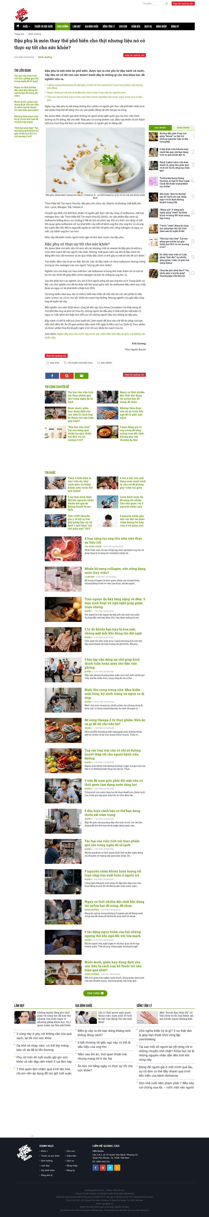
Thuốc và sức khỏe (43, 26)
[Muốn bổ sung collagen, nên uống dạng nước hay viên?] (63, 579)
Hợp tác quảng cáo (183, 3)
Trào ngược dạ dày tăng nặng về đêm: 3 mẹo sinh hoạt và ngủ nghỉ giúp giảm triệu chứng (115, 603)
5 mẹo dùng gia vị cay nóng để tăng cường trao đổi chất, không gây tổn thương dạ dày (132, 433)
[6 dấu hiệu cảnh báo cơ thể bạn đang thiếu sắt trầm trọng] (63, 821)
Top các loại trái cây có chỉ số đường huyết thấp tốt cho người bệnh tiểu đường (113, 754)
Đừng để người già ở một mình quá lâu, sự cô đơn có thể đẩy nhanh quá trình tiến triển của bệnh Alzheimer (166, 1071)
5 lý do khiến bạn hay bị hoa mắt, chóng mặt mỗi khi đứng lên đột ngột (113, 631)
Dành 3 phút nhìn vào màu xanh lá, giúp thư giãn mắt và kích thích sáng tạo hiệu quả (175, 166)
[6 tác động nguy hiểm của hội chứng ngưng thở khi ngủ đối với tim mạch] (63, 942)
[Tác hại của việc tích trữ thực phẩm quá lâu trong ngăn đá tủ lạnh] (55, 397)
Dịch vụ (148, 26)
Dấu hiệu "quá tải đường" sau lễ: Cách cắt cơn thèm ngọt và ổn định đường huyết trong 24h (173, 198)
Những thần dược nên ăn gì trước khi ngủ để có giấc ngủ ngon (26, 119)
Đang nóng (183, 128)
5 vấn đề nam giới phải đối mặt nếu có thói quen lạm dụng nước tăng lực (114, 782)
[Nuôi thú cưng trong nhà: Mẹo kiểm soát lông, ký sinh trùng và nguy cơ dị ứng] (63, 700)
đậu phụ (54, 363)
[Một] (147, 1017)
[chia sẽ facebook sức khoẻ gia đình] (96, 1167)
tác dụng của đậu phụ (80, 363)
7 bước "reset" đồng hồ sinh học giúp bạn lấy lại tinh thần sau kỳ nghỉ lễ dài (174, 228)
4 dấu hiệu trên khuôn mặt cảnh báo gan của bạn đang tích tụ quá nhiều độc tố (174, 152)
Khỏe (26, 26)
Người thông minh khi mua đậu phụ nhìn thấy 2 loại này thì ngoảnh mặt (86, 92)
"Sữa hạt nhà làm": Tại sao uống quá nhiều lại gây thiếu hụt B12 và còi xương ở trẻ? (26, 132)
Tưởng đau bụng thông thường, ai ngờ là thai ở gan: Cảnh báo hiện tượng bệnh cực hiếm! (175, 182)
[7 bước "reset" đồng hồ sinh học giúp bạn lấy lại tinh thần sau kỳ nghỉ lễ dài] (153, 228)
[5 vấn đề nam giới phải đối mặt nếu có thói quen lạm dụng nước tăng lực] (63, 791)
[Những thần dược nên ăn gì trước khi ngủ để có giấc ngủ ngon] (107, 413)
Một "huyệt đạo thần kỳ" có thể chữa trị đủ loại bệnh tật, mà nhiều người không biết (177, 1016)
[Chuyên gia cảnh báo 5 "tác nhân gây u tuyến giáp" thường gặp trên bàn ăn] (153, 273)
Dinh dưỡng (62, 26)
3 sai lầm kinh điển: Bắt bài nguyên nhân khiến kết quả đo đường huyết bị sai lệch (81, 503)
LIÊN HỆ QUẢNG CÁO (106, 1145)
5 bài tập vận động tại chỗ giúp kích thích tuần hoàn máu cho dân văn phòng (112, 663)
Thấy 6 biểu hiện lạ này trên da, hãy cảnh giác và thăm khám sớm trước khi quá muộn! (80, 484)
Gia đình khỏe (91, 26)
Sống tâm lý (109, 26)
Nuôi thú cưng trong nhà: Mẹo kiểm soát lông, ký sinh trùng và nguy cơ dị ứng (114, 694)
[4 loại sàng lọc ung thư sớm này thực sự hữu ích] (63, 548)
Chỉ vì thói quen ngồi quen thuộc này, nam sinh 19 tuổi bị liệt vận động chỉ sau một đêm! (115, 1017)
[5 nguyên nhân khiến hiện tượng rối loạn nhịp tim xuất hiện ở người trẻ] (63, 881)
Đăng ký (175, 26)
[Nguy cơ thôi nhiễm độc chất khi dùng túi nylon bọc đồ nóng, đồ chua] (107, 397)
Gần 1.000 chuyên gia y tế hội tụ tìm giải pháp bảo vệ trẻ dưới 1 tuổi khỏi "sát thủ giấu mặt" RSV (80, 522)
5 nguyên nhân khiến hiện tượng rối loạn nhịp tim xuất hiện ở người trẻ (113, 873)
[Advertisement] (120, 14)
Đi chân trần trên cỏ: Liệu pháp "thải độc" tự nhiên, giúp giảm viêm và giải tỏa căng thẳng (174, 258)
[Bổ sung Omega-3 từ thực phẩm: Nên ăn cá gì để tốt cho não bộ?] (63, 730)
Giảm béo (135, 26)
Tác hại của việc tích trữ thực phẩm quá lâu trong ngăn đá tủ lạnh (26, 78)
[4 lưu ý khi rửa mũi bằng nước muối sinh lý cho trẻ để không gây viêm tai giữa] (107, 483)
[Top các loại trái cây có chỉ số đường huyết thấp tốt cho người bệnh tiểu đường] (63, 760)
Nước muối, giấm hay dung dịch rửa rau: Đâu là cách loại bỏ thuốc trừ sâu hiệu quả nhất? (26, 106)
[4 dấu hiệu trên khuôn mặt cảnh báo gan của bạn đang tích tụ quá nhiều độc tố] (153, 152)
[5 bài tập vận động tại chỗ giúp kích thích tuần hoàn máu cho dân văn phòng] (63, 669)
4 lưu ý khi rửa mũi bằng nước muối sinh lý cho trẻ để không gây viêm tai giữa (133, 482)
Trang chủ (19, 34)
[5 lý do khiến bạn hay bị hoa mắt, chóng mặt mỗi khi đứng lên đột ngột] (63, 639)
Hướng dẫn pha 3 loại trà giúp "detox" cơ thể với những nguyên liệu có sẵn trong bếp (174, 137)
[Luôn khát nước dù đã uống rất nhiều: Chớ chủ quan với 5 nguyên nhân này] (107, 501)
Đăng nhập (161, 26)
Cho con (123, 26)
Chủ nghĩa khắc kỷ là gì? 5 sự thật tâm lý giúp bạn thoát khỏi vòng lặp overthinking (165, 1035)
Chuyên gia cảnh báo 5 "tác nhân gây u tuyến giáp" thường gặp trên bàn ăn (174, 273)
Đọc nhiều (160, 128)
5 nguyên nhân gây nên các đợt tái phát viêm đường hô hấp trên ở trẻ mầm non (132, 520)
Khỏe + (89, 611)
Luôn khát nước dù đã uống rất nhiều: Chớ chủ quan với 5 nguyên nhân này (131, 501)
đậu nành (106, 363)
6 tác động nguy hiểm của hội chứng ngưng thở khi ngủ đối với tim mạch (113, 934)
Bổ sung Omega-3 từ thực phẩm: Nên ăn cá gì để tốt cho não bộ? (115, 722)
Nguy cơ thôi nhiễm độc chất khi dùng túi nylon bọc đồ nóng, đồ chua (26, 91)
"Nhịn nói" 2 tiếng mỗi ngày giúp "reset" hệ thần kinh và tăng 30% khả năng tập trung (175, 214)
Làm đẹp (77, 26)
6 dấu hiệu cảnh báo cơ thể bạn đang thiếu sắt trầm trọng (112, 813)
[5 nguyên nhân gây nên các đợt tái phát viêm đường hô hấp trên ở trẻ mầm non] (107, 520)
